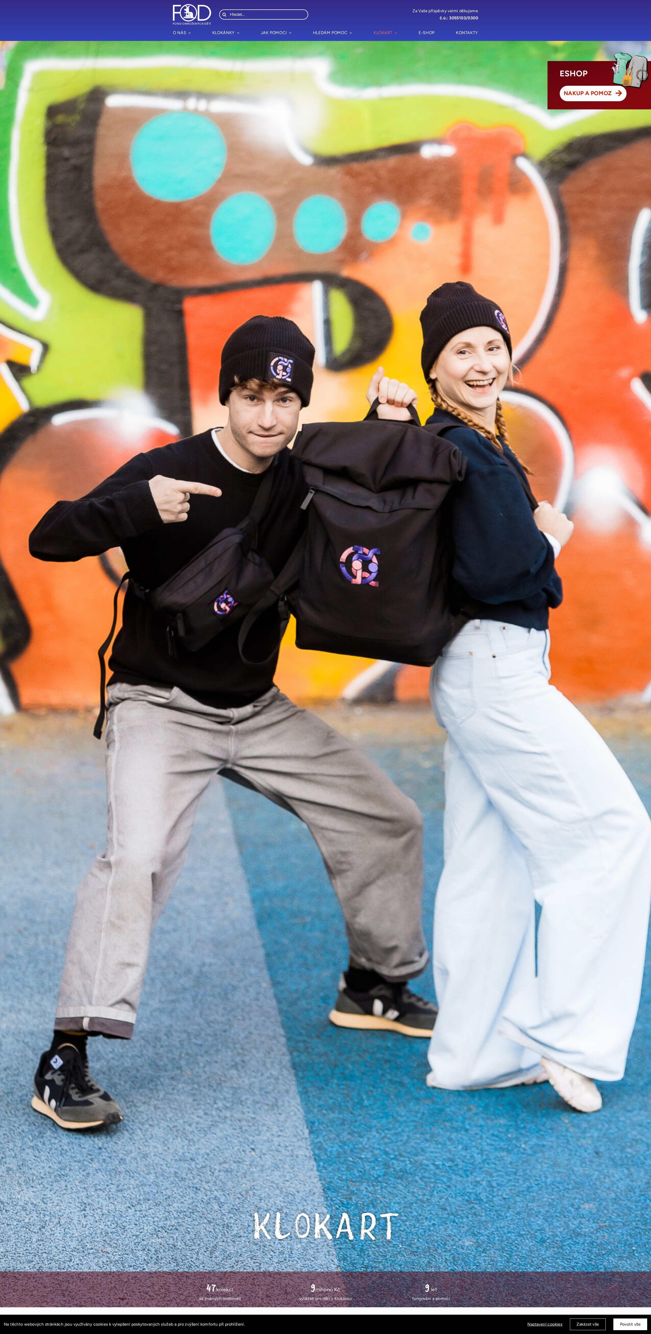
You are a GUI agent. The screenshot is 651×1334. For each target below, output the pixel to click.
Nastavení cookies (544, 1324)
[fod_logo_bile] (192, 6)
